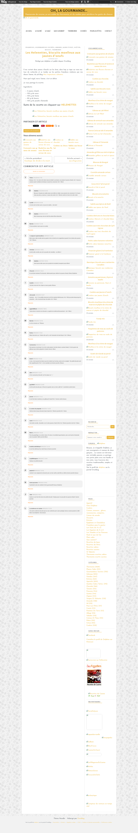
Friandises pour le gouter (95, 525)
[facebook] (82, 2)
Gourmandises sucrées (44, 47)
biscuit (48, 49)
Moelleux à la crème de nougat (100, 100)
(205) (92, 581)
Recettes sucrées (92, 549)
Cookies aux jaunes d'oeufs (100, 292)
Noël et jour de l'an (93, 535)
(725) (97, 572)
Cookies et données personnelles (91, 822)
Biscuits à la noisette (100, 194)
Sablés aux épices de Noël (100, 204)
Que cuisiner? (59, 31)
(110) (94, 618)
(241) (91, 579)
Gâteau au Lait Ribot (100, 110)
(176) (96, 584)
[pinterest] (88, 2)
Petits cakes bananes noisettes (100, 241)
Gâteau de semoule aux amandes (100, 120)
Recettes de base (93, 542)
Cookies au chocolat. (100, 79)
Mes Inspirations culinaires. (53, 74)
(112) (90, 613)
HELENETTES (68, 105)
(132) (96, 598)
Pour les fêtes (95, 31)
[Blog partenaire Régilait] (94, 729)
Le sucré (38, 31)
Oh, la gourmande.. (69, 11)
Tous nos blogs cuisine (72, 2)
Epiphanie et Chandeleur (95, 523)
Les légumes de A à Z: (95, 530)
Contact (108, 31)
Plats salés (90, 537)
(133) (91, 596)
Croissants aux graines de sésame (100, 54)
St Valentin (90, 552)
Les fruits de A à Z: (93, 528)
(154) (91, 591)
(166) (91, 586)
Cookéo (83, 31)
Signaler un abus (71, 822)
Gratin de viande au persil (100, 354)
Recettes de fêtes (93, 545)
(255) (91, 574)
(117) (94, 606)
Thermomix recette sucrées (96, 557)
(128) (91, 601)
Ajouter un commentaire (39, 171)
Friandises (29, 47)
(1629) (93, 567)
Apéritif (89, 503)
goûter (77, 47)
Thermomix (72, 31)
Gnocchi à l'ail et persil (100, 184)
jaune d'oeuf (68, 47)
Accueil (29, 31)
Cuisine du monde (93, 515)
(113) (90, 608)
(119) (89, 603)
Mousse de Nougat (100, 162)
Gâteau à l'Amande (100, 142)
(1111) (93, 569)
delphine (102, 467)
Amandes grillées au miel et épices (100, 152)
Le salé (47, 31)
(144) (91, 594)
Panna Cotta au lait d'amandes (100, 130)
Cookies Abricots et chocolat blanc (100, 216)
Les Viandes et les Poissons (97, 532)
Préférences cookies (106, 822)
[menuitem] (28, 31)
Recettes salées (92, 547)
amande (58, 47)
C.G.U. (79, 822)
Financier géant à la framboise (100, 251)
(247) (91, 577)
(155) (91, 589)
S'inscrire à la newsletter (32, 131)
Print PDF (95, 696)
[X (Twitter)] (85, 2)
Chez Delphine (91, 506)
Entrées (89, 520)
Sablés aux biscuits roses (100, 89)
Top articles (56, 822)
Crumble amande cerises (100, 172)
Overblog (80, 818)
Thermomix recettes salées (96, 554)
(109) (91, 625)
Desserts (89, 518)
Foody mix (100, 319)
